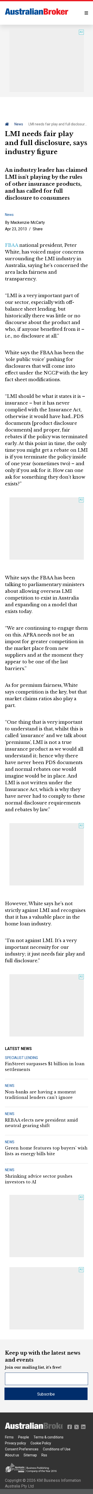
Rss (44, 1455)
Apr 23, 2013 (16, 229)
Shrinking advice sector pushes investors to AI (38, 1179)
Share (38, 229)
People (23, 1437)
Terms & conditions (48, 1437)
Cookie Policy (41, 1443)
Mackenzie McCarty (27, 222)
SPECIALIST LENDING (21, 1058)
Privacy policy (15, 1443)
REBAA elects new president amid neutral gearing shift (41, 1123)
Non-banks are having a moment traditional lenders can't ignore (40, 1094)
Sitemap (30, 1455)
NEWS (9, 1086)
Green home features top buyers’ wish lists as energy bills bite (46, 1150)
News (18, 124)
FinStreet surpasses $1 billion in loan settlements (45, 1066)
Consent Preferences (21, 1449)
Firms (9, 1437)
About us (12, 1455)
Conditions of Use (56, 1449)
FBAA (11, 245)
